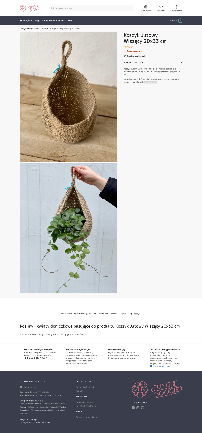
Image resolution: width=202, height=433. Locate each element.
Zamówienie (176, 10)
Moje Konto (146, 10)
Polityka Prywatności (86, 406)
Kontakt (79, 391)
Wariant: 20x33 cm (133, 62)
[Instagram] (137, 408)
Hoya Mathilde (137, 82)
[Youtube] (142, 408)
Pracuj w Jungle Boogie (87, 417)
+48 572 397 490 (41, 392)
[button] (176, 21)
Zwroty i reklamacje (85, 387)
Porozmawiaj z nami (162, 366)
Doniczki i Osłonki (118, 313)
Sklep (37, 28)
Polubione (161, 10)
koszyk (45, 28)
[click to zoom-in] (68, 97)
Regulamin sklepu (84, 402)
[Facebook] (133, 408)
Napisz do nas (29, 387)
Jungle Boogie (27, 28)
